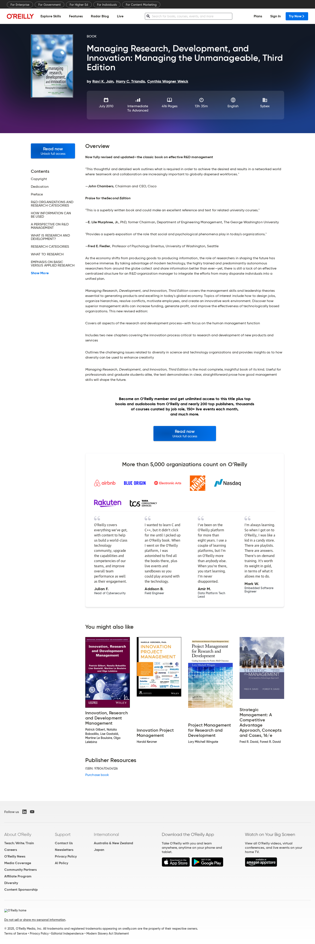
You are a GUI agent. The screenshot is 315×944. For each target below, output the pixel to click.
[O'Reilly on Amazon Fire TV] (261, 865)
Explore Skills (50, 16)
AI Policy (61, 863)
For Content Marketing (141, 5)
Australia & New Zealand (113, 843)
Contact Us (64, 843)
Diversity (11, 883)
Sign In (275, 16)
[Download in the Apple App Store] (176, 865)
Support (63, 834)
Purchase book (97, 775)
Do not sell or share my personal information (34, 920)
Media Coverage (17, 863)
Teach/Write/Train (19, 843)
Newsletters (64, 849)
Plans (258, 16)
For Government (49, 5)
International (106, 834)
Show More (40, 273)
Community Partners (20, 869)
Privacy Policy (66, 856)
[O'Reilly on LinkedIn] (24, 812)
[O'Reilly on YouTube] (32, 812)
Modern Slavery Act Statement (107, 933)
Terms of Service (15, 933)
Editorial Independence (67, 933)
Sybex (265, 106)
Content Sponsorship (21, 889)
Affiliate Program (18, 876)
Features (76, 16)
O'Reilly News (14, 856)
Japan (99, 849)
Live (120, 16)
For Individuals (107, 5)
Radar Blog (100, 16)
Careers (10, 849)
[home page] (20, 16)
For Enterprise (19, 5)
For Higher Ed (79, 5)
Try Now (295, 16)
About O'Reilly (17, 834)
